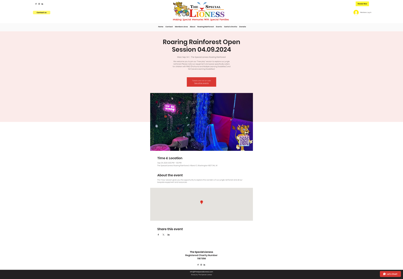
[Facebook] (36, 4)
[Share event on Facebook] (158, 235)
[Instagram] (39, 4)
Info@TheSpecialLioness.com (201, 272)
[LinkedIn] (42, 4)
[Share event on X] (163, 235)
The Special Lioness (201, 252)
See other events (201, 83)
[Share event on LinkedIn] (169, 235)
